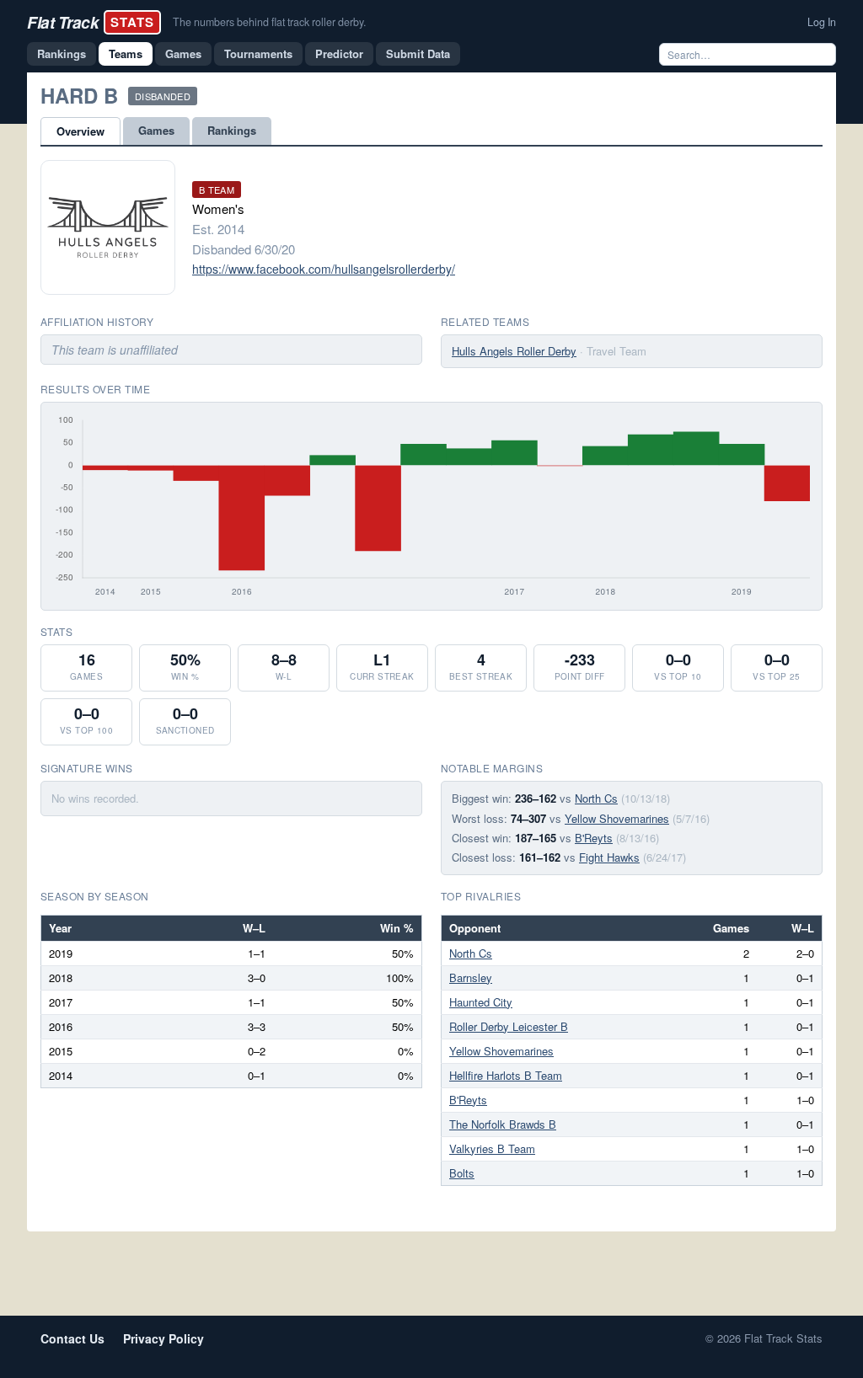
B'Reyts (594, 838)
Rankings (61, 53)
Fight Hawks (609, 857)
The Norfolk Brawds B (502, 1124)
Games (183, 53)
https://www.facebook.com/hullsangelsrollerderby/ (323, 268)
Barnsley (470, 977)
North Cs (596, 798)
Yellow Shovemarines (617, 818)
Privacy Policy (163, 1338)
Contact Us (72, 1338)
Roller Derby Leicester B (508, 1026)
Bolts (461, 1173)
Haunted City (480, 1002)
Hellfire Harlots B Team (505, 1075)
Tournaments (258, 53)
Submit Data (418, 53)
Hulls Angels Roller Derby (514, 351)
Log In (821, 21)
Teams (125, 53)
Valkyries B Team (492, 1148)
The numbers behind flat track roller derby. (269, 21)
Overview (80, 131)
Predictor (339, 53)
